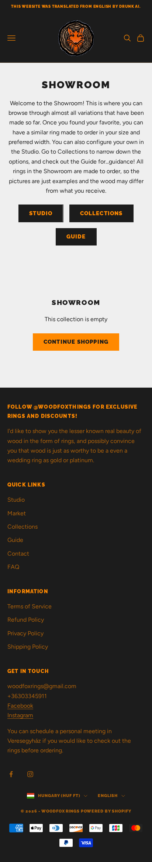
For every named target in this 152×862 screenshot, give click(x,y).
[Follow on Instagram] (30, 774)
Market (16, 513)
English (107, 795)
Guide (76, 236)
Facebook (20, 705)
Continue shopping (76, 342)
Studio (40, 213)
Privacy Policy (25, 633)
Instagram (20, 715)
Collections (101, 213)
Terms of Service (29, 606)
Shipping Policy (27, 646)
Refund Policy (25, 619)
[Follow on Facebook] (11, 774)
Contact (18, 553)
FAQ (13, 566)
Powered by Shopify (106, 811)
